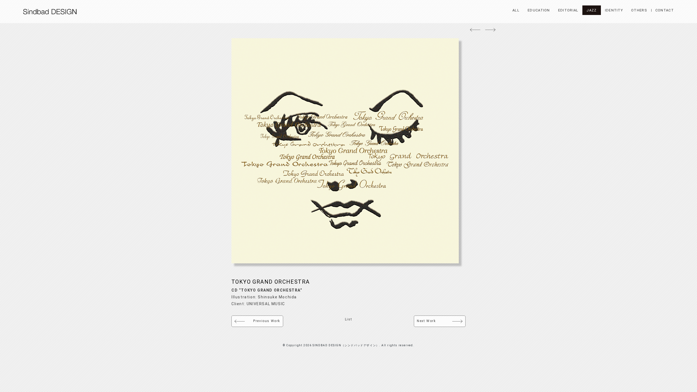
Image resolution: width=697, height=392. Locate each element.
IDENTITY (614, 10)
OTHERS (639, 10)
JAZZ (591, 10)
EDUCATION (539, 10)
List (348, 319)
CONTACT (664, 10)
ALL (515, 10)
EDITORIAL (568, 10)
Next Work (426, 321)
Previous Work (266, 321)
